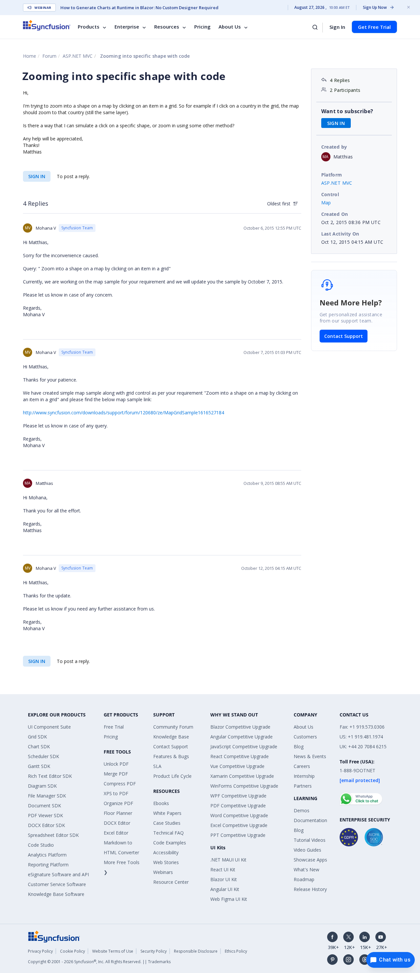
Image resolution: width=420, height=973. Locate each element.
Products (88, 27)
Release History (310, 889)
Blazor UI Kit (223, 879)
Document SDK (44, 805)
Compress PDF (120, 783)
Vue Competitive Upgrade (237, 766)
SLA (157, 766)
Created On (334, 214)
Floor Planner (118, 813)
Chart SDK (39, 746)
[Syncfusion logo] (47, 25)
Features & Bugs (171, 756)
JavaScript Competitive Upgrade (243, 746)
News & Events (310, 756)
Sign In (337, 27)
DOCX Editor (117, 823)
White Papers (167, 813)
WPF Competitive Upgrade (238, 796)
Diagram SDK (42, 786)
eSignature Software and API (58, 874)
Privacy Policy (40, 951)
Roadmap (304, 879)
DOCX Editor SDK (46, 825)
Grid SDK (37, 737)
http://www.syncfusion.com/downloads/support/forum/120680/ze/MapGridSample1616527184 (123, 412)
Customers (305, 737)
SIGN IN (36, 176)
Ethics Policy (236, 951)
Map (326, 202)
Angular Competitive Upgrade (241, 737)
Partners (303, 786)
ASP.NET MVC (78, 56)
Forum (49, 56)
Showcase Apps (310, 860)
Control (330, 194)
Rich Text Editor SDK (50, 776)
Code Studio (41, 845)
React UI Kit (222, 869)
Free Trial (114, 727)
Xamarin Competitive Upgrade (242, 776)
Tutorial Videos (310, 840)
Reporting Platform (48, 864)
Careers (302, 766)
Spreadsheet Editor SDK (53, 835)
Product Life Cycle (172, 776)
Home (29, 56)
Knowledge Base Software (56, 894)
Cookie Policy (72, 951)
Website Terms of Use (112, 951)
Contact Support (343, 336)
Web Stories (166, 862)
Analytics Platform (47, 855)
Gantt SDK (39, 766)
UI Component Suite (49, 727)
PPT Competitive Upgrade (237, 835)
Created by (334, 147)
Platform (331, 175)
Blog (299, 746)
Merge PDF (116, 774)
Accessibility (165, 852)
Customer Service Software (57, 884)
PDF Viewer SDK (45, 815)
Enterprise (127, 27)
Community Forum (173, 727)
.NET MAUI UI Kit (228, 860)
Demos (301, 810)
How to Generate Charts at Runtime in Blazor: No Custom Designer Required (139, 7)
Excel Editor (116, 833)
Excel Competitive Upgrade (238, 825)
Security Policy (153, 951)
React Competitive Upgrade (239, 756)
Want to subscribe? (347, 111)
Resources (166, 27)
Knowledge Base (171, 737)
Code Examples (169, 842)
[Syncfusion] (54, 936)
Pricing (202, 27)
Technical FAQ (168, 833)
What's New (306, 869)
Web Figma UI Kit (228, 899)
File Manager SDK (47, 796)
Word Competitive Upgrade (239, 815)
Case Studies (166, 823)
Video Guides (307, 850)
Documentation (310, 820)
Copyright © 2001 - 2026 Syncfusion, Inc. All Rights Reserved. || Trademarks (99, 961)
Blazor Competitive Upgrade (240, 727)
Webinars (163, 872)
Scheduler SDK (43, 756)
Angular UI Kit (224, 889)
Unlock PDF (116, 764)
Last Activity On (340, 234)
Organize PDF (118, 803)
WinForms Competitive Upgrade (244, 786)
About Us (230, 27)
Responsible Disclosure (196, 951)
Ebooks (161, 803)
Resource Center (171, 882)
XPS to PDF (116, 793)
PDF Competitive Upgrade (238, 805)
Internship (304, 776)
